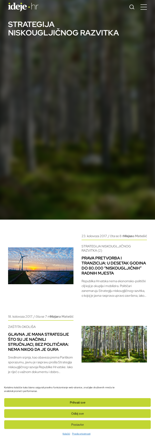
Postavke (77, 424)
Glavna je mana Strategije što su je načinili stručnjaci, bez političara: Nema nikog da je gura (38, 342)
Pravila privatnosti (81, 433)
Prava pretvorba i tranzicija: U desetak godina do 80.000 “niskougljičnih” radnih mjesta (114, 265)
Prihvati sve (77, 402)
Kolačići (66, 433)
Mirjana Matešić (135, 236)
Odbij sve (77, 413)
